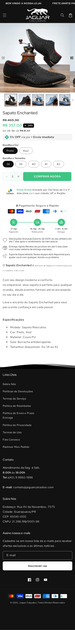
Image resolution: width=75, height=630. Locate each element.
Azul (26, 150)
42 (58, 164)
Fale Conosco (11, 439)
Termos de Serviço (14, 398)
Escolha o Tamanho (14, 158)
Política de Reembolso (17, 405)
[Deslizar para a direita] (71, 57)
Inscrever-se (37, 566)
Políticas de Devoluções (18, 391)
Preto (10, 150)
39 (21, 164)
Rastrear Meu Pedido (16, 446)
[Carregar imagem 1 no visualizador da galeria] (11, 100)
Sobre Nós (9, 384)
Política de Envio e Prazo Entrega (18, 415)
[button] (5, 15)
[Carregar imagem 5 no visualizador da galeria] (65, 100)
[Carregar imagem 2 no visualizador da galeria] (24, 100)
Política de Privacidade (17, 425)
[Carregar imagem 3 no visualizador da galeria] (38, 100)
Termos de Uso (12, 432)
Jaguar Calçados (27, 602)
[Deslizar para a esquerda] (3, 57)
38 (8, 164)
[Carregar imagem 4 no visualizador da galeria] (52, 100)
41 (46, 164)
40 (33, 164)
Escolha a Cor (11, 145)
